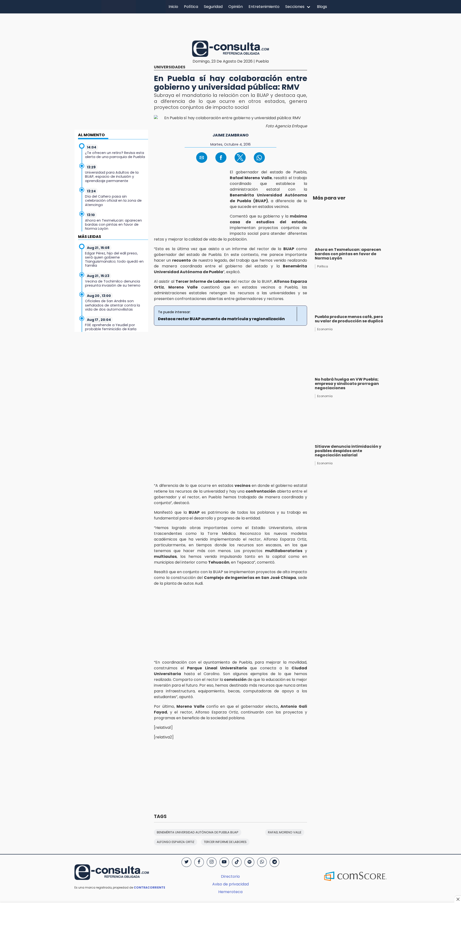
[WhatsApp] (262, 862)
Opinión (235, 6)
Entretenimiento (264, 6)
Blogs (322, 6)
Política (191, 6)
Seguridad (213, 6)
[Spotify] (249, 862)
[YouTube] (224, 862)
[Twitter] (186, 862)
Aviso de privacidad (230, 884)
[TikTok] (237, 862)
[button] (201, 157)
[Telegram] (274, 862)
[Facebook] (199, 862)
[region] (230, 26)
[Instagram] (211, 862)
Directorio (230, 876)
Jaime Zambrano (230, 135)
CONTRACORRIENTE (149, 887)
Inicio (173, 6)
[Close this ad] (457, 899)
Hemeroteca (230, 892)
